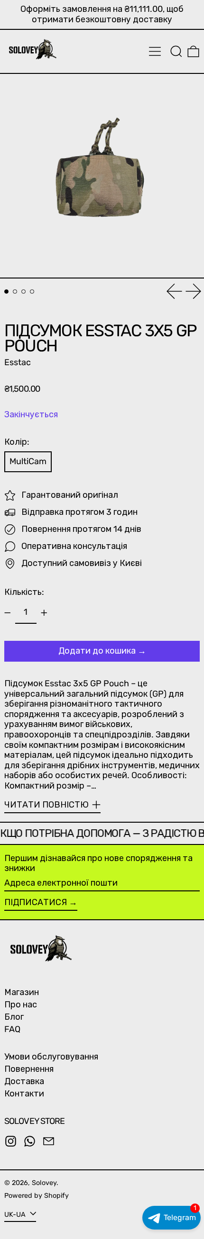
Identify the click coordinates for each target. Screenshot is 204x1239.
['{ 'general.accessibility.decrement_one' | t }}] (7, 612)
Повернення (29, 1069)
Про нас (20, 1004)
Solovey (44, 1183)
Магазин (21, 992)
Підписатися (35, 902)
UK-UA (16, 1215)
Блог (14, 1017)
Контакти (24, 1093)
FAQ (12, 1029)
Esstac (17, 362)
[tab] (6, 291)
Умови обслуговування (51, 1056)
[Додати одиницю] (44, 612)
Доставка (24, 1081)
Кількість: (24, 592)
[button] (176, 51)
